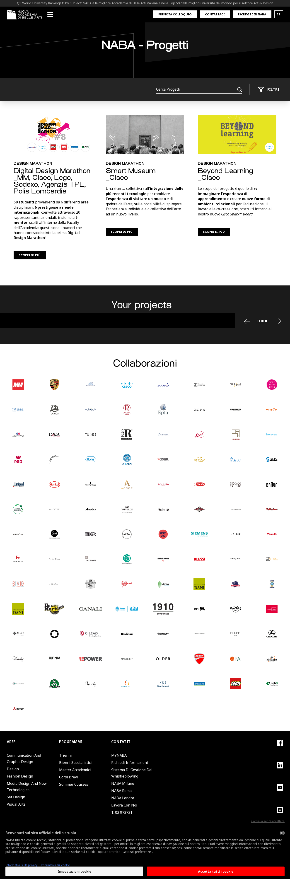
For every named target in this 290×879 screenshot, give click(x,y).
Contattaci (215, 14)
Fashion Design (20, 776)
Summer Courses (73, 784)
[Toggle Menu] (50, 14)
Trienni (65, 755)
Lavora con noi (124, 805)
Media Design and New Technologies (27, 786)
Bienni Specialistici (75, 762)
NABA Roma (121, 790)
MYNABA (119, 755)
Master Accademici (75, 769)
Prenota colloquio (175, 14)
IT (278, 14)
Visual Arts (16, 804)
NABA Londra (122, 797)
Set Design (16, 796)
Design (13, 768)
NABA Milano (122, 783)
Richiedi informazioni (129, 762)
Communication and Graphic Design (24, 758)
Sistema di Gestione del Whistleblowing (131, 773)
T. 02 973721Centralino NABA (125, 815)
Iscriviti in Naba (252, 14)
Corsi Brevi (68, 777)
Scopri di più (30, 255)
